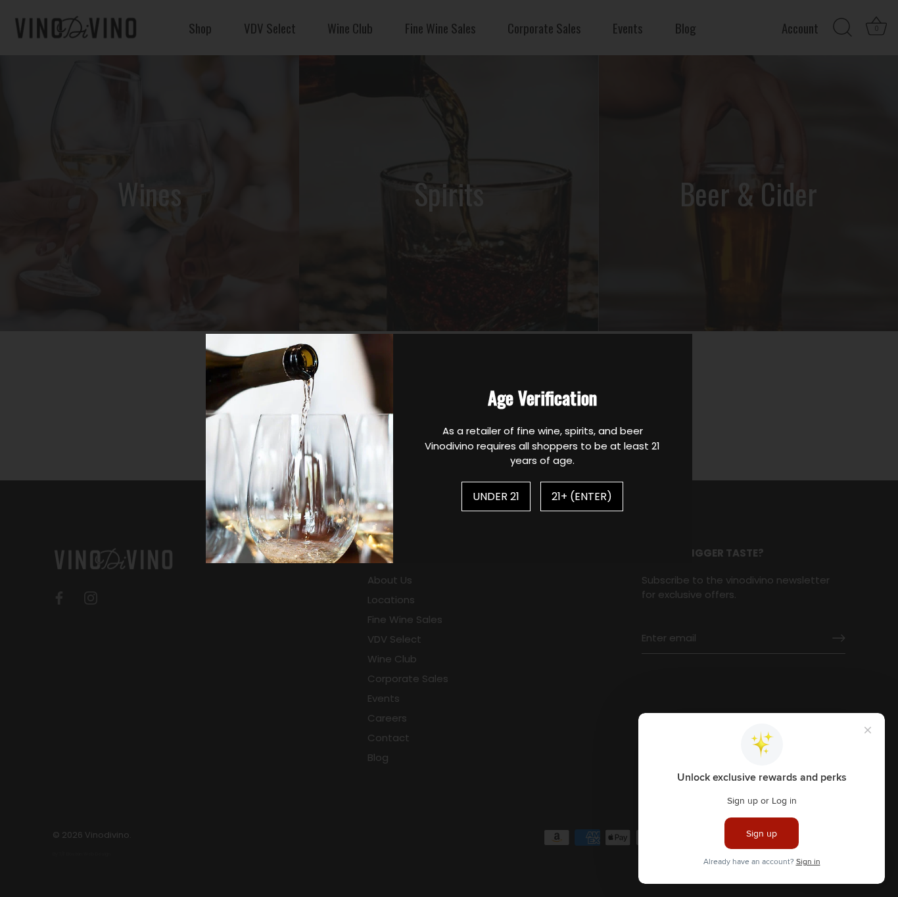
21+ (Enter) (582, 496)
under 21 (496, 496)
